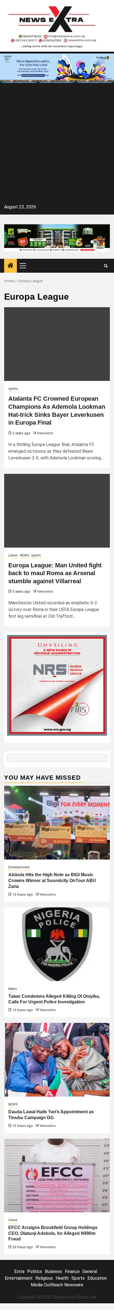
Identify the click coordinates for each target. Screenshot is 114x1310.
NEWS (24, 555)
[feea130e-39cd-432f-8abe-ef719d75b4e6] (57, 68)
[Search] (105, 265)
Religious (44, 1278)
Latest (13, 555)
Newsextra (45, 433)
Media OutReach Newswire (57, 1284)
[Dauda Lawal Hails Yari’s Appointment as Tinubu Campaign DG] (57, 1060)
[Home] (10, 266)
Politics (34, 1271)
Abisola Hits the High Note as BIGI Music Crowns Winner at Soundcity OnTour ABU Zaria (52, 880)
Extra (19, 1271)
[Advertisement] (57, 144)
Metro (12, 989)
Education (97, 1278)
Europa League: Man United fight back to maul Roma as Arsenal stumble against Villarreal (55, 573)
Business (53, 1271)
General (89, 1271)
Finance (72, 1271)
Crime (12, 1220)
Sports (78, 1278)
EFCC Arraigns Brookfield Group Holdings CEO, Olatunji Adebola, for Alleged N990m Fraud (52, 1233)
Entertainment (19, 867)
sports (13, 389)
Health (62, 1278)
